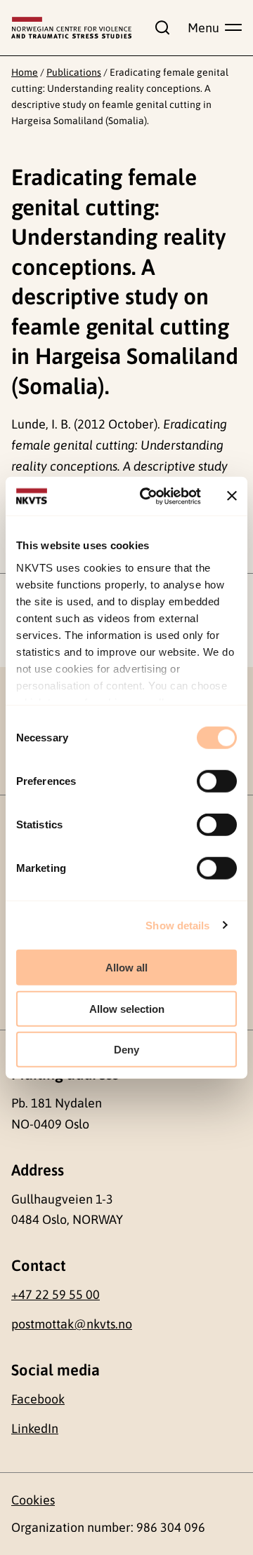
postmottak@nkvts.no (71, 1324)
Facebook (38, 1399)
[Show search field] (159, 27)
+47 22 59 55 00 (55, 1294)
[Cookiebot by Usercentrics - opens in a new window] (148, 496)
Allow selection (126, 1008)
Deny (126, 1050)
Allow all (126, 968)
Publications (73, 72)
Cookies (33, 1500)
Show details (177, 925)
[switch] (217, 781)
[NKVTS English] (71, 28)
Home (24, 72)
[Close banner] (232, 496)
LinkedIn (34, 1428)
